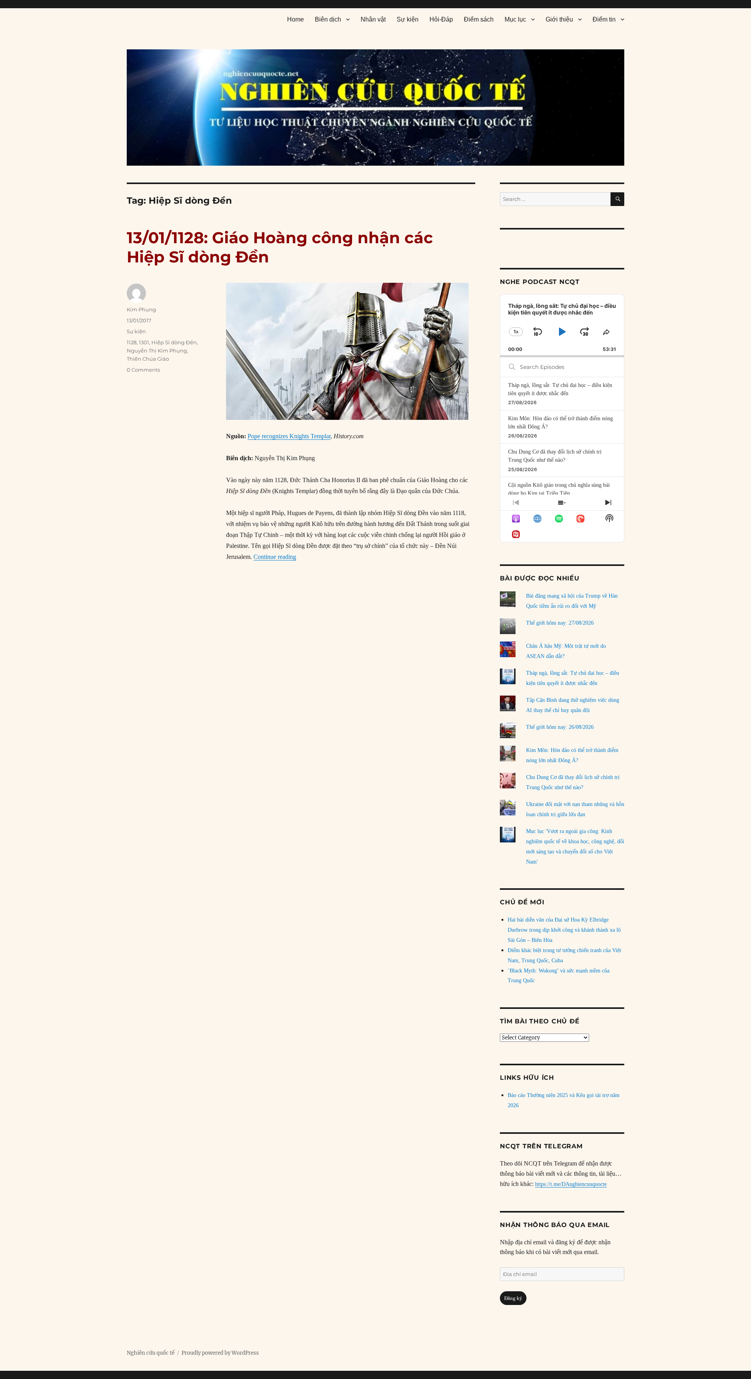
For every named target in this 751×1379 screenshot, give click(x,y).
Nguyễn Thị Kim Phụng (157, 350)
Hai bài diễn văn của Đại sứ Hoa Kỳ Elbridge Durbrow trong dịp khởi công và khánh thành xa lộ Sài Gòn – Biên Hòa (564, 930)
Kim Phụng (141, 309)
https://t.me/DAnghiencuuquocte (571, 1184)
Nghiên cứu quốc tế (150, 1353)
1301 (144, 342)
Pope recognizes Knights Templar (289, 436)
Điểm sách (479, 19)
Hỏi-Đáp (441, 19)
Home (295, 19)
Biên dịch (328, 19)
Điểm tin (604, 19)
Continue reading (274, 556)
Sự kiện (408, 19)
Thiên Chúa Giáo (148, 359)
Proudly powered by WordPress (220, 1353)
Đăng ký (513, 1298)
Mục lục (515, 19)
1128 (132, 342)
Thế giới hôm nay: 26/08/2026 (560, 727)
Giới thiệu (559, 19)
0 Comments (143, 370)
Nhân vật (373, 19)
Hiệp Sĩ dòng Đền (174, 342)
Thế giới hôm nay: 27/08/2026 (560, 623)
